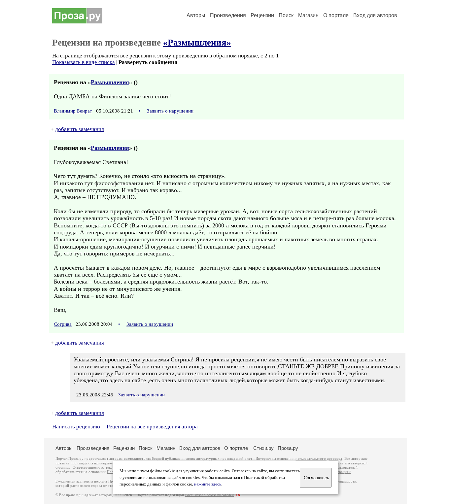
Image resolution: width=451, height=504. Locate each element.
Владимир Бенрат (73, 111)
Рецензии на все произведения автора (152, 426)
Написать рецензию (76, 426)
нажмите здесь (207, 484)
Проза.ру (288, 448)
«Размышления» (197, 43)
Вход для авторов (375, 15)
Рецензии (262, 15)
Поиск (286, 15)
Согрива (63, 324)
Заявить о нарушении (170, 111)
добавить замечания (79, 129)
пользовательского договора (318, 458)
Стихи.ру (263, 448)
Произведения (228, 15)
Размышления (110, 82)
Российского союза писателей (209, 495)
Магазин (308, 15)
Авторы (196, 15)
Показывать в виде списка (83, 62)
